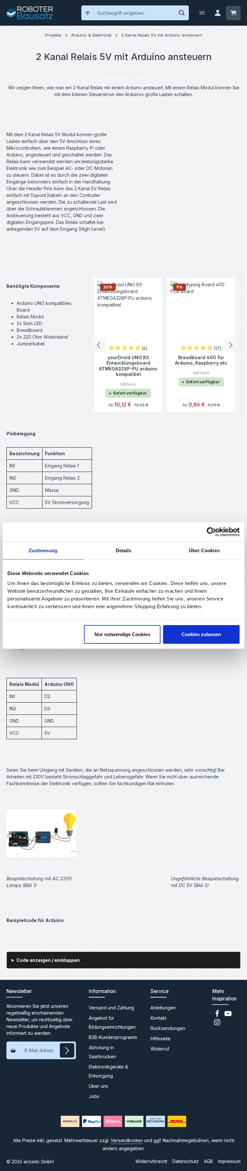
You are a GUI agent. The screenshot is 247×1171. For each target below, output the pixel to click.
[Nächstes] (230, 345)
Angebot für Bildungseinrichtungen (112, 1022)
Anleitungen (163, 1007)
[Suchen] (182, 12)
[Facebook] (218, 1015)
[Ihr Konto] (217, 13)
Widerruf (160, 1048)
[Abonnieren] (67, 1050)
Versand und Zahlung (111, 1007)
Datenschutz (185, 1161)
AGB (208, 1161)
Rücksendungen (168, 1028)
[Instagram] (217, 1024)
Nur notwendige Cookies (122, 634)
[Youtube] (228, 1015)
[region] (165, 344)
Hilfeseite (160, 1038)
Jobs (94, 1096)
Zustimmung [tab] (43, 550)
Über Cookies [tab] (204, 550)
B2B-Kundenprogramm (113, 1037)
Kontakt (158, 1018)
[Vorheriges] (99, 345)
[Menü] (202, 13)
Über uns (98, 1086)
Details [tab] (124, 550)
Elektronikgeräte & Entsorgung (108, 1071)
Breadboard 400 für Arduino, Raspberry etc (201, 360)
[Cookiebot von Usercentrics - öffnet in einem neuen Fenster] (211, 532)
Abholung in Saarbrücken (102, 1052)
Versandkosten (127, 1140)
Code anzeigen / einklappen (48, 960)
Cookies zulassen (201, 634)
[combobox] (134, 12)
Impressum (229, 1161)
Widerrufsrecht (151, 1161)
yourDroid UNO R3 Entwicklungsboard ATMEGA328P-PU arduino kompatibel (128, 366)
